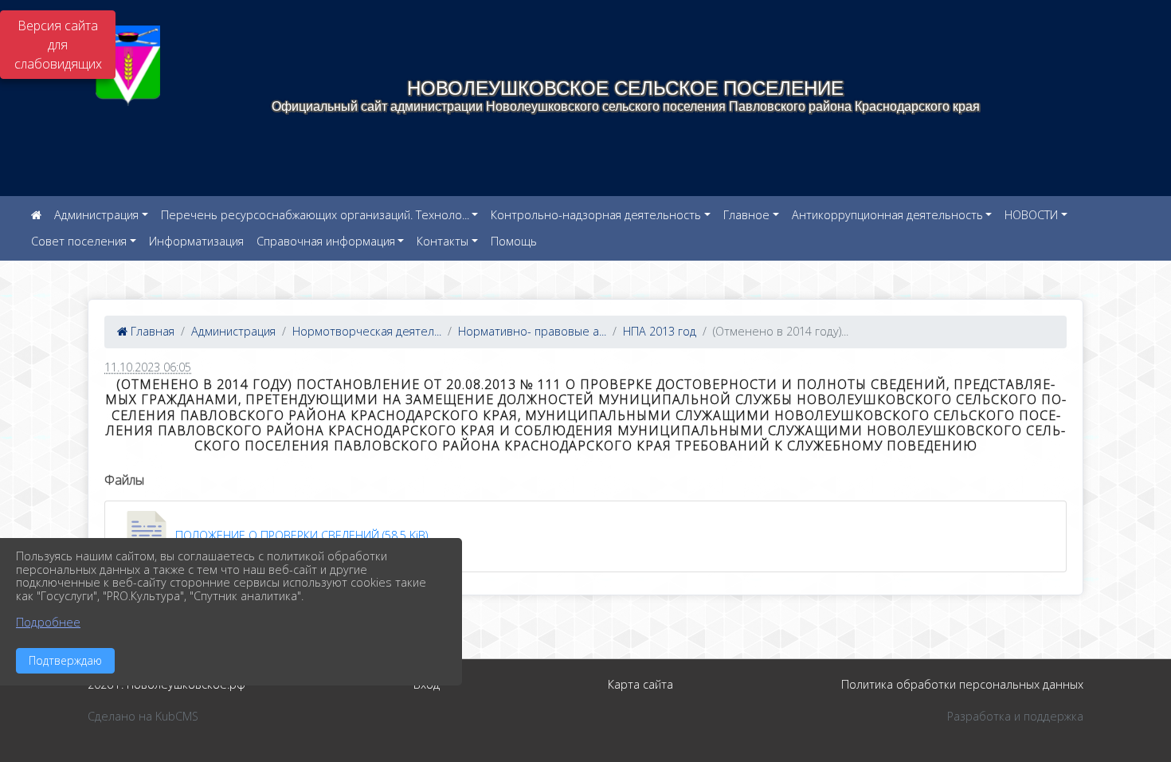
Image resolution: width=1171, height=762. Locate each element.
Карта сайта (640, 684)
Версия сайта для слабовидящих (58, 45)
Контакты (442, 241)
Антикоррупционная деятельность (887, 214)
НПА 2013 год (659, 331)
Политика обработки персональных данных (962, 684)
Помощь (514, 241)
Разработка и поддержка (1015, 716)
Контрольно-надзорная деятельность (596, 214)
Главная (150, 331)
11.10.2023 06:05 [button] (147, 367)
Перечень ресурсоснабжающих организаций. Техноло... (315, 214)
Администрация (96, 214)
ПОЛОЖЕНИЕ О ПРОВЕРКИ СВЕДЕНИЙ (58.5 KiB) (300, 535)
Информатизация (196, 241)
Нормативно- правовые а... (532, 331)
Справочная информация (326, 241)
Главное (746, 214)
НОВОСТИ (1031, 214)
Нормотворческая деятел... (366, 331)
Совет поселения (79, 241)
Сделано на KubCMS (143, 716)
